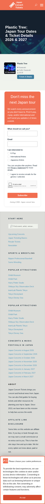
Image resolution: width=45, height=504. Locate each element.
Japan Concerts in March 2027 (20, 376)
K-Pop (13, 153)
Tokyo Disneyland (15, 294)
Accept (22, 497)
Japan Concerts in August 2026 (21, 350)
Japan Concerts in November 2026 (22, 361)
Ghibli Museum (14, 275)
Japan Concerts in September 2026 (22, 354)
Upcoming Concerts (16, 234)
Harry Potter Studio (16, 283)
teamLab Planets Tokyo (17, 290)
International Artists (18, 157)
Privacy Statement (18, 168)
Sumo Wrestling (14, 262)
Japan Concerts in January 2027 (21, 369)
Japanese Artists (17, 160)
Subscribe (22, 195)
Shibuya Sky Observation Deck (21, 286)
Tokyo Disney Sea (15, 298)
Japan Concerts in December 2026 (22, 365)
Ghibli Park (12, 279)
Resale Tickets (14, 242)
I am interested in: (15, 150)
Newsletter (12, 245)
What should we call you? (19, 129)
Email (10, 139)
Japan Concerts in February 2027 (22, 373)
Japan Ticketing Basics (17, 238)
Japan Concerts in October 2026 (21, 358)
